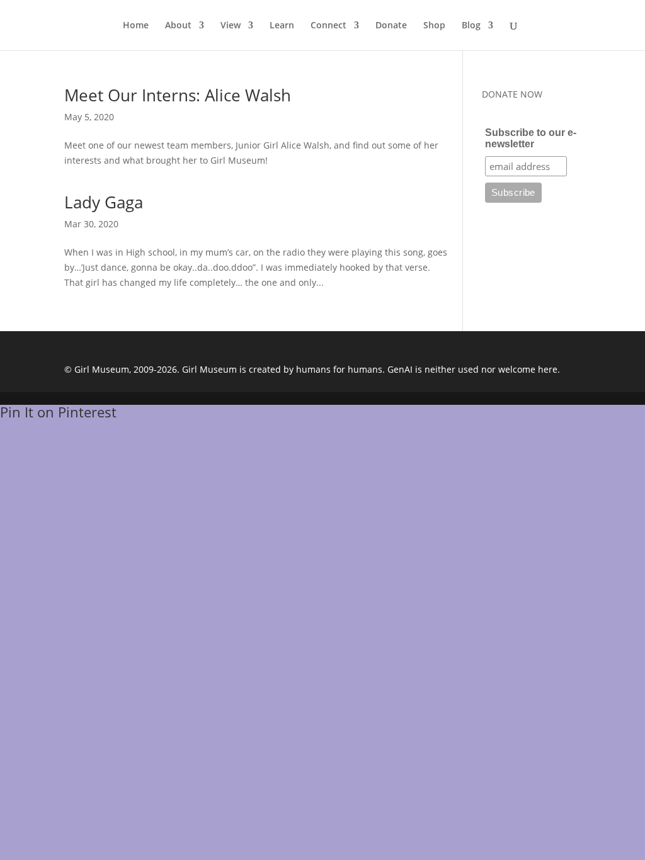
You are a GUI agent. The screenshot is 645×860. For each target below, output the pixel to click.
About (178, 26)
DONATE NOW (512, 94)
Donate (391, 26)
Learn (282, 26)
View (230, 26)
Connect (328, 26)
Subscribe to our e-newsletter (530, 138)
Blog (471, 26)
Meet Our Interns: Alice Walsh (177, 95)
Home (136, 26)
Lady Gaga (103, 202)
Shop (434, 26)
